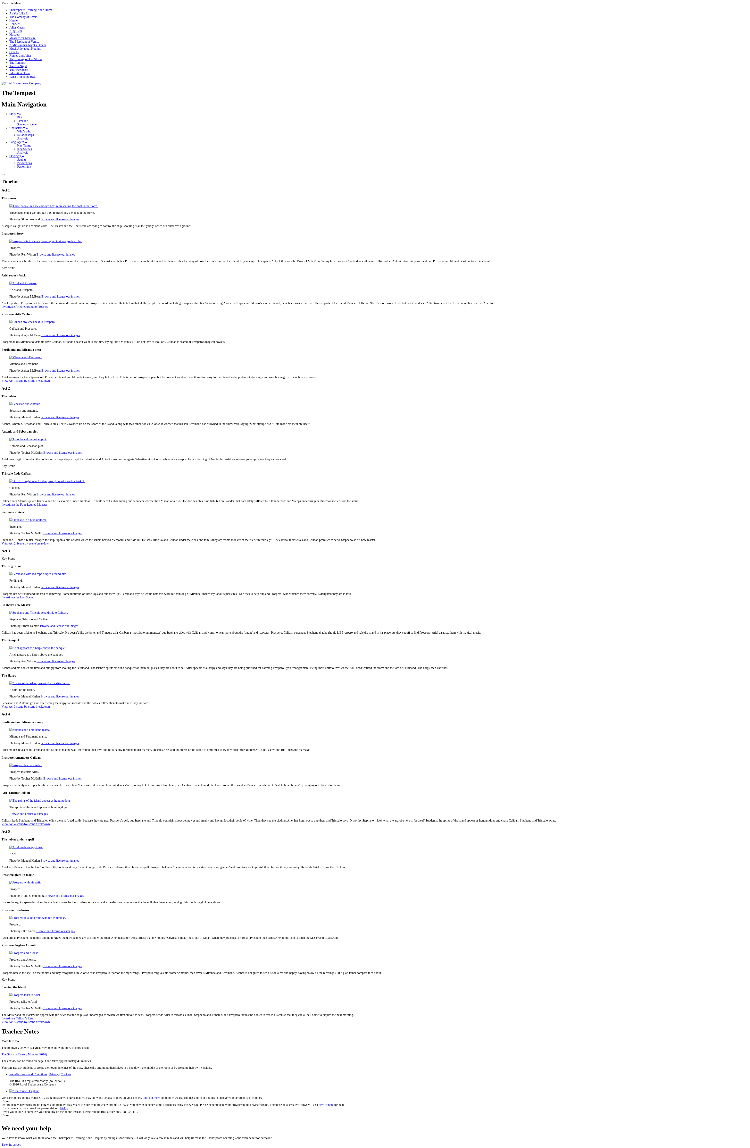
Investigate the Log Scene (17, 597)
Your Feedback (18, 69)
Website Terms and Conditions (28, 1074)
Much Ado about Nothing (25, 48)
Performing (24, 166)
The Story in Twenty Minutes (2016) (24, 1054)
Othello (14, 52)
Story (13, 113)
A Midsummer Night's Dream (27, 45)
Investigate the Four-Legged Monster (24, 504)
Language (15, 142)
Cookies (66, 1074)
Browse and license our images (60, 219)
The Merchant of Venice (24, 41)
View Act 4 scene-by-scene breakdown (26, 824)
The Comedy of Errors (23, 17)
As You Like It (18, 13)
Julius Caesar (17, 27)
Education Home (19, 73)
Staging (14, 156)
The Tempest (17, 62)
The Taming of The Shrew (25, 59)
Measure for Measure (22, 38)
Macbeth (14, 34)
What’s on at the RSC (22, 76)
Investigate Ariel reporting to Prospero (25, 306)
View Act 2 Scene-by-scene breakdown (26, 543)
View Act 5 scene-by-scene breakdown (26, 1022)
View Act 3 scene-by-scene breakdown (26, 706)
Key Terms (24, 145)
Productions (24, 163)
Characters (16, 128)
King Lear (15, 31)
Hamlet (13, 20)
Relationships (25, 135)
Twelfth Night (18, 66)
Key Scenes (24, 149)
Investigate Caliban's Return (19, 1018)
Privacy (54, 1074)
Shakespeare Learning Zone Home (30, 10)
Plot (19, 117)
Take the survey (11, 1144)
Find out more (151, 1097)
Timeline (22, 120)
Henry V (14, 24)
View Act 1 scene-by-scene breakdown (26, 380)
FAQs (64, 1108)
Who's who (24, 131)
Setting (21, 159)
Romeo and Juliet (20, 55)
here (321, 1104)
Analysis (22, 138)
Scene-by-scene (27, 124)
